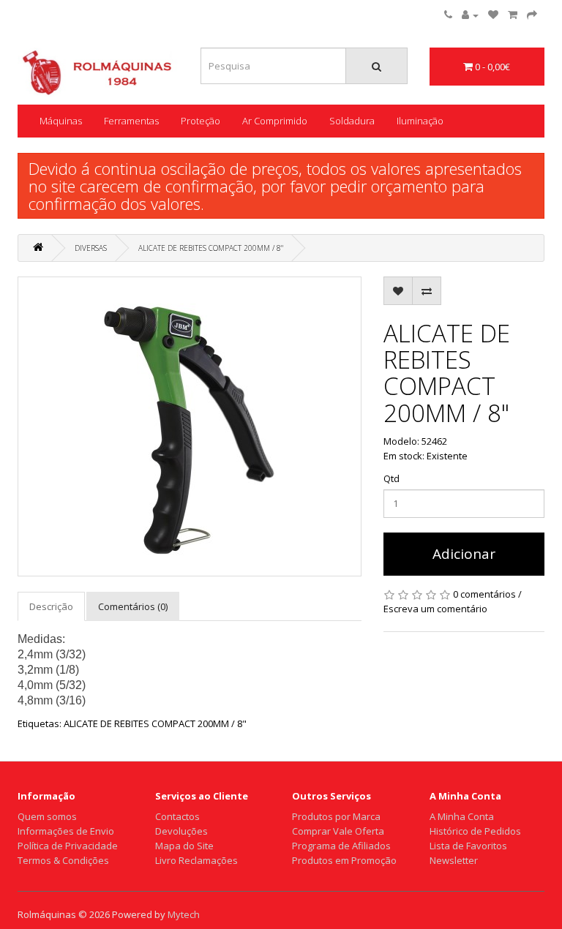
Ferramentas (131, 120)
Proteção (200, 120)
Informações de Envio (66, 831)
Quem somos (47, 816)
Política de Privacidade (68, 845)
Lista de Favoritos (468, 845)
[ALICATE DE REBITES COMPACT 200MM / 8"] (189, 426)
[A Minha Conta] (470, 14)
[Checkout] (532, 14)
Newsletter (454, 860)
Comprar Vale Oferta (338, 831)
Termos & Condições (63, 860)
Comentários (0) (133, 606)
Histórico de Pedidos (475, 831)
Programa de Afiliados (341, 845)
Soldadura (352, 120)
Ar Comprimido (274, 120)
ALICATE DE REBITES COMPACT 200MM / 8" (210, 248)
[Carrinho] (512, 14)
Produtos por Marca (336, 816)
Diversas (91, 248)
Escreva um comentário (435, 608)
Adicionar (463, 553)
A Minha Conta (462, 816)
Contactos (177, 816)
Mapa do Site (184, 845)
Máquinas (61, 120)
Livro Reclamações (196, 860)
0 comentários (484, 594)
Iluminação (420, 120)
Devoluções (181, 831)
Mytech (184, 914)
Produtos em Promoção (344, 860)
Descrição (51, 606)
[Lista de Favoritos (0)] (493, 14)
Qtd (391, 478)
